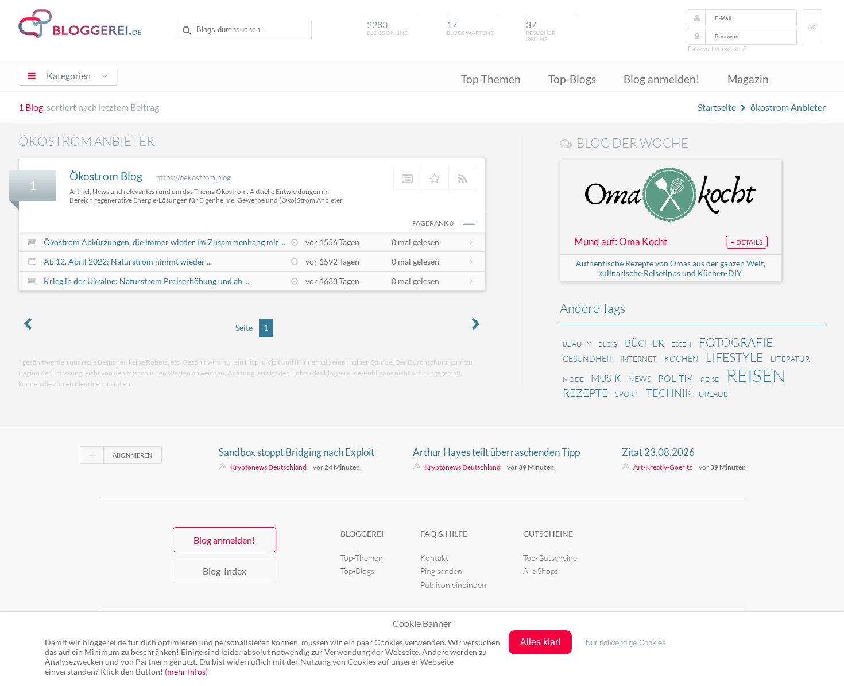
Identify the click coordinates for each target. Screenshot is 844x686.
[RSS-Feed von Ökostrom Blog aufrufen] (463, 178)
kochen (681, 358)
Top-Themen (491, 79)
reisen (755, 375)
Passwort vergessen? (717, 48)
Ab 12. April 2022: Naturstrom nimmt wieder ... (128, 261)
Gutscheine (548, 533)
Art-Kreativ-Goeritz (662, 467)
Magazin (748, 79)
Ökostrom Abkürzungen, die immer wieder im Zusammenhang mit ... (164, 242)
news (639, 378)
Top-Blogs (572, 79)
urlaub (713, 393)
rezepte (585, 393)
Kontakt (434, 558)
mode (573, 379)
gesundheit (588, 358)
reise (709, 379)
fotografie (736, 342)
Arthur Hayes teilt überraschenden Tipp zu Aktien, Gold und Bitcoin (496, 452)
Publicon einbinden (453, 585)
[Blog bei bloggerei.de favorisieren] (435, 178)
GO (812, 27)
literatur (790, 358)
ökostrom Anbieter (788, 107)
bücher (644, 343)
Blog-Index (224, 570)
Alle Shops (540, 571)
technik (669, 392)
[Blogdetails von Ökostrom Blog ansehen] (407, 178)
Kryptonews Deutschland (268, 467)
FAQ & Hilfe (443, 533)
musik (606, 378)
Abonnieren (132, 455)
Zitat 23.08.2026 (658, 452)
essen (681, 344)
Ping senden (441, 571)
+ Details (746, 242)
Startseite (717, 107)
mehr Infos (186, 671)
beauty (577, 343)
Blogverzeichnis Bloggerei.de (79, 23)
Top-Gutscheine (550, 558)
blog (607, 344)
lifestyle (734, 357)
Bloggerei (362, 533)
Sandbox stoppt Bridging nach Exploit (296, 452)
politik (675, 378)
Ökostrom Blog (105, 176)
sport (626, 393)
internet (638, 358)
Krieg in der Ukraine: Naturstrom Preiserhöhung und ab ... (146, 281)
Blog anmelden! (662, 79)
